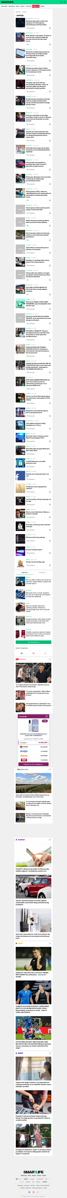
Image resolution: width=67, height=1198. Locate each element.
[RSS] (45, 653)
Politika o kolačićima (25, 1188)
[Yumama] (39, 1179)
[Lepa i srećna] (32, 1179)
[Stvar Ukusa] (48, 1179)
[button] (30, 28)
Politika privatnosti (37, 1188)
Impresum (26, 1185)
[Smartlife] (6, 2)
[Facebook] (22, 653)
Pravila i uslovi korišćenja (42, 1185)
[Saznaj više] (50, 659)
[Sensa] (28, 1182)
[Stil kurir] (33, 1182)
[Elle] (22, 1182)
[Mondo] (19, 1179)
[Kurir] (26, 1179)
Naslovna (18, 11)
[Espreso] (45, 1182)
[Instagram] (33, 653)
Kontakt (33, 1185)
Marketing (20, 1185)
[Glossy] (38, 1182)
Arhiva (45, 1188)
